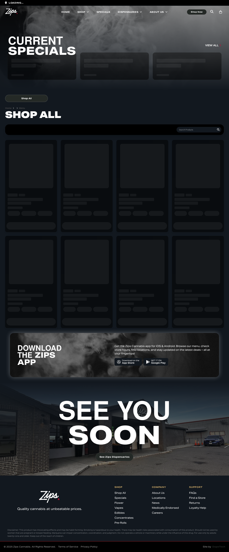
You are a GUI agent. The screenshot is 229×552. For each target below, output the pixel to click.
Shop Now (197, 12)
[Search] (218, 130)
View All (212, 45)
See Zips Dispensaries (115, 456)
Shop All (26, 98)
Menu (22, 108)
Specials (103, 12)
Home (65, 12)
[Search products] (212, 12)
